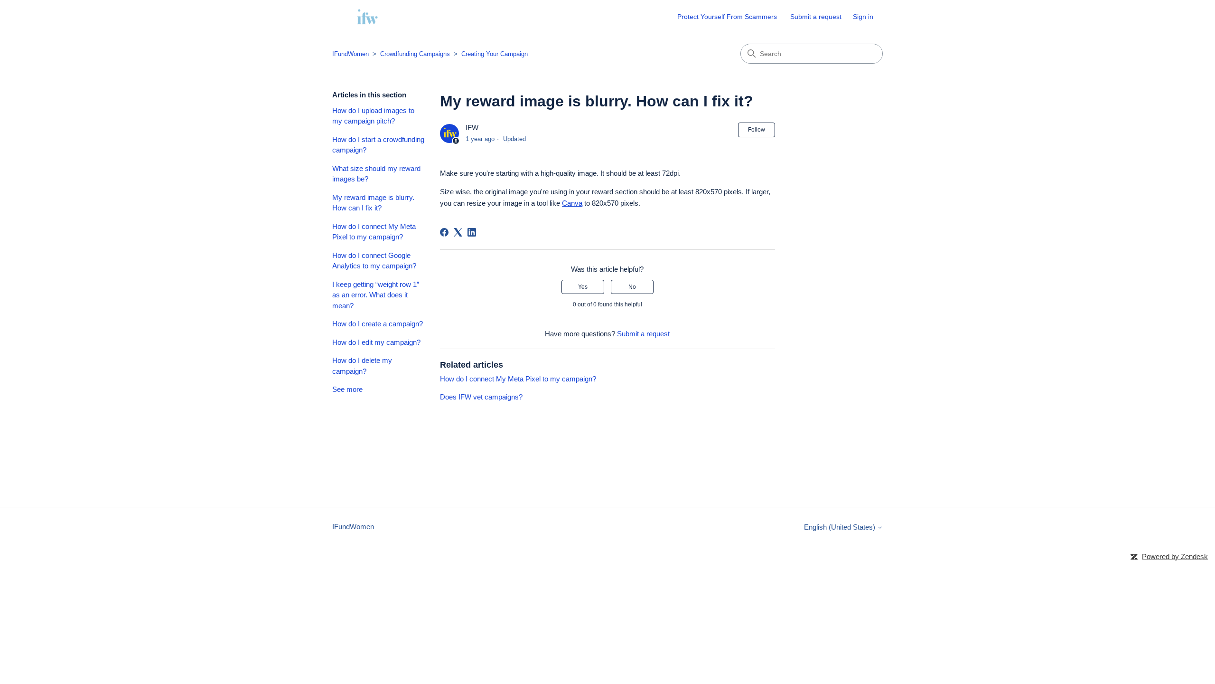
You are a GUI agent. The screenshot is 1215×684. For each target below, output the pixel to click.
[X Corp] (458, 232)
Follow (756, 129)
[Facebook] (444, 232)
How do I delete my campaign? (362, 365)
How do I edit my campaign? (376, 342)
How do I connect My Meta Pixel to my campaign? (374, 231)
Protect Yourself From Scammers (727, 16)
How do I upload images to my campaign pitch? (373, 115)
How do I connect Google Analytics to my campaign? (374, 260)
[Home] (367, 17)
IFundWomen (350, 53)
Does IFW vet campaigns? (481, 397)
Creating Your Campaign (494, 53)
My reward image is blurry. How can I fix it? (373, 202)
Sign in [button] (863, 16)
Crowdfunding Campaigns (415, 53)
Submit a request (815, 16)
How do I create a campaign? (377, 324)
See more (347, 389)
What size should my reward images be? (376, 173)
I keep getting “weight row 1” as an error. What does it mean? (375, 295)
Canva (572, 203)
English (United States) (840, 527)
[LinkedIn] (471, 232)
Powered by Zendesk (1175, 556)
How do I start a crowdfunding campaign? (378, 144)
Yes (583, 287)
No (632, 287)
